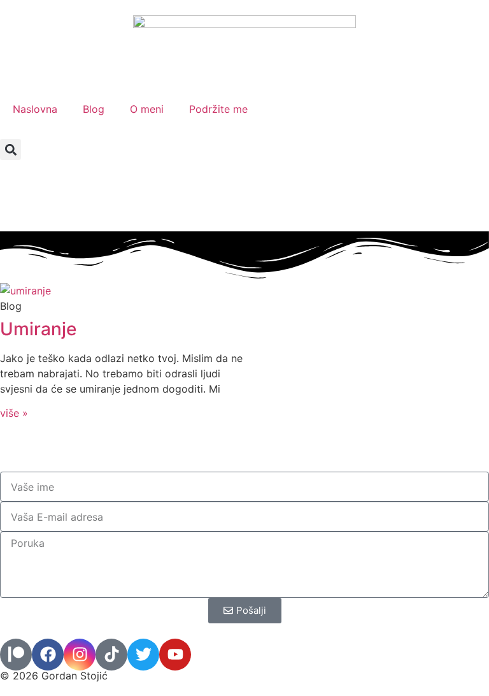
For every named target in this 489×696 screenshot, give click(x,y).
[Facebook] (48, 655)
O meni (147, 109)
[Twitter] (143, 655)
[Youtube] (175, 655)
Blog (93, 109)
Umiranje (38, 329)
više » (14, 413)
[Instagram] (80, 655)
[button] (10, 149)
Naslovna (35, 109)
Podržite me (218, 109)
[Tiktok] (111, 655)
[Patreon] (16, 655)
